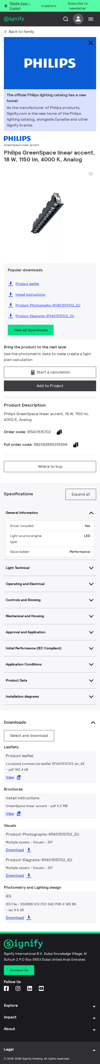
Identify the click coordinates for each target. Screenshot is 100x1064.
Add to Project (50, 385)
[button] (9, 211)
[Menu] (90, 19)
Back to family (21, 31)
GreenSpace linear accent (21, 145)
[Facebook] (7, 989)
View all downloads (31, 329)
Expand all (81, 494)
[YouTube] (42, 989)
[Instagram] (18, 989)
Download (15, 849)
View (10, 777)
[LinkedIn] (30, 989)
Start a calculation (53, 372)
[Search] (65, 19)
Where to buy (50, 466)
